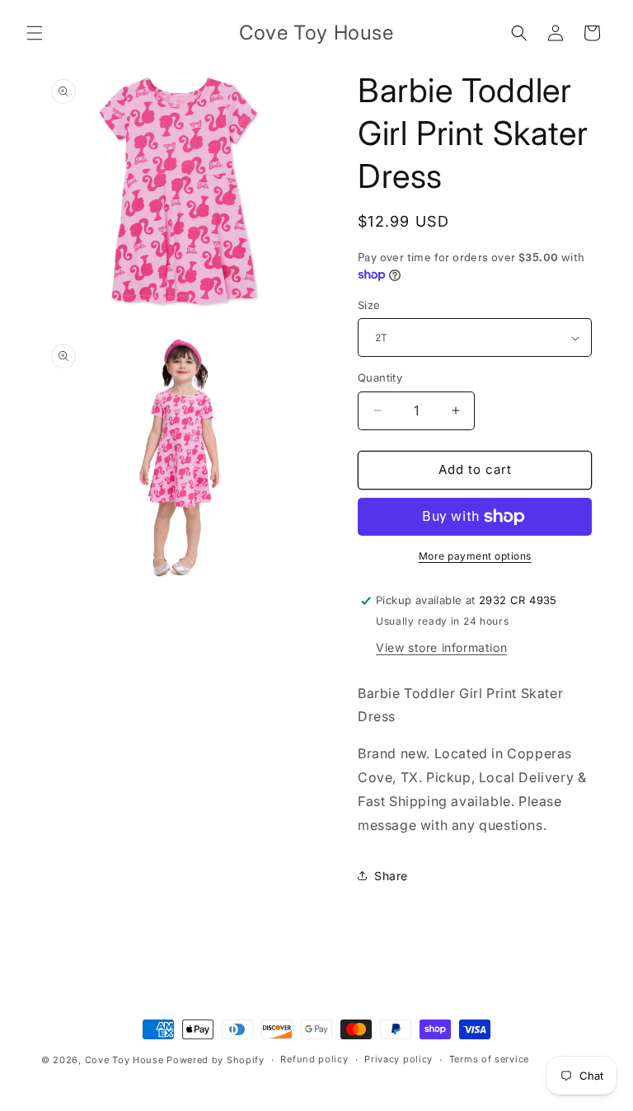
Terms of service (489, 1059)
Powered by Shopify (215, 1060)
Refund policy (314, 1059)
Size (369, 305)
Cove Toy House (124, 1060)
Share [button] (391, 876)
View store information (441, 647)
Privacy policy (398, 1059)
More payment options (475, 556)
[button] (34, 33)
